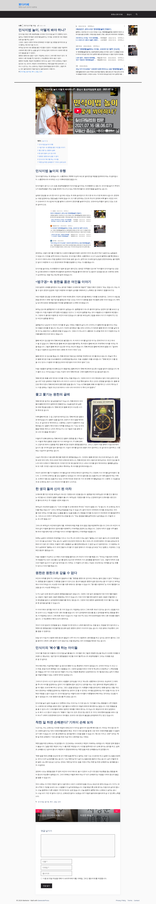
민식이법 (22, 72)
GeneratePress (43, 900)
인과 (40, 72)
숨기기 (45, 141)
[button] (137, 14)
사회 (20, 26)
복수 (33, 72)
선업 (36, 72)
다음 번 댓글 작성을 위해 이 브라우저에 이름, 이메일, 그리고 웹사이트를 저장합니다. (75, 878)
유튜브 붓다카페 (117, 14)
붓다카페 (24, 4)
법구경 (28, 72)
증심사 (129, 14)
